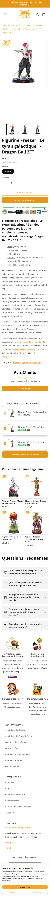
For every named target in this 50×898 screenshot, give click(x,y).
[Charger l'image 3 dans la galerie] (37, 129)
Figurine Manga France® (11, 25)
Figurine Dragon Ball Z (31, 362)
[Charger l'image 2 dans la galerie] (25, 129)
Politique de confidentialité (17, 754)
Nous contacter (12, 800)
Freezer (8, 171)
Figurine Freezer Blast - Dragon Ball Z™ (12, 538)
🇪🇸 (12, 676)
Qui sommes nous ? (13, 766)
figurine (23, 353)
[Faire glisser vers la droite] (47, 130)
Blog (7, 788)
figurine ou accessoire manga (25, 349)
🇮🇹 (9, 676)
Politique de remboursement (18, 807)
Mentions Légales (13, 748)
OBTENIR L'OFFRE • (25, 454)
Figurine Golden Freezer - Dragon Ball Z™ (32, 442)
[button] (5, 15)
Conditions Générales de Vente (18, 736)
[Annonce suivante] (45, 4)
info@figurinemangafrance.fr (19, 827)
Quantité (5, 177)
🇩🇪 (15, 676)
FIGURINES (28, 25)
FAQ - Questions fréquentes (17, 742)
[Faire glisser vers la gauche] (3, 130)
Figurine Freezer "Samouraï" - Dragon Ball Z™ (34, 539)
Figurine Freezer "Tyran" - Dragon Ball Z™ (32, 427)
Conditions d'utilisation (16, 730)
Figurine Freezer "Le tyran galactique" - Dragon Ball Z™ (32, 412)
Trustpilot (9, 813)
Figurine (17, 362)
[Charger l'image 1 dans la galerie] (12, 129)
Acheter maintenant (25, 200)
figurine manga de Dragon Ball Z (29, 342)
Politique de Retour (14, 760)
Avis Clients (10, 782)
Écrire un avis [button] (25, 388)
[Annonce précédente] (5, 4)
